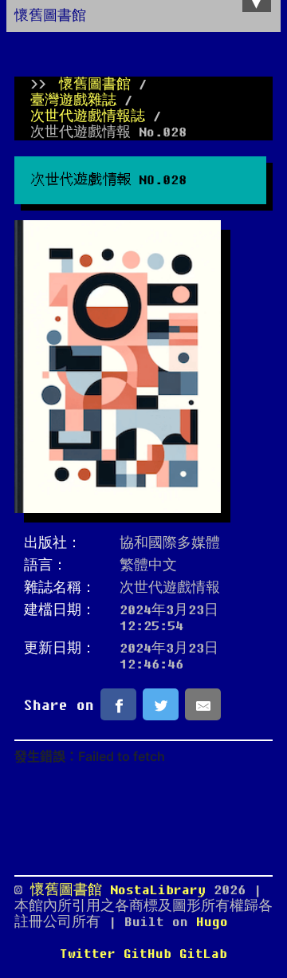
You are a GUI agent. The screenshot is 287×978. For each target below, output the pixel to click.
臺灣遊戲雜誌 (73, 100)
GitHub (147, 954)
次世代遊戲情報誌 (87, 116)
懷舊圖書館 (50, 16)
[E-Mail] (203, 704)
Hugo (212, 922)
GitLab (203, 954)
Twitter (88, 954)
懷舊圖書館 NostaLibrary (122, 890)
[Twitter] (161, 704)
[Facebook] (118, 704)
